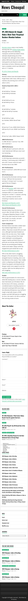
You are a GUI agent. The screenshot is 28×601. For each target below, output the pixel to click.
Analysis (4, 28)
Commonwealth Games (9, 444)
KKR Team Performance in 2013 (11, 272)
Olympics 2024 (5, 549)
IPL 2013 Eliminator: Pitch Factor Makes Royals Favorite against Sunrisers (13, 417)
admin (4, 40)
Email (4, 385)
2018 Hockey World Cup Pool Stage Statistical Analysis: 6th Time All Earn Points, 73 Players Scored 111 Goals (13, 501)
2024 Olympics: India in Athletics (9, 459)
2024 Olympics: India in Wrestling (9, 456)
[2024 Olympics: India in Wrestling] (14, 550)
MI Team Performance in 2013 (10, 250)
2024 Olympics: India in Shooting (9, 479)
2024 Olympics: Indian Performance (10, 485)
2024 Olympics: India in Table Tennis (10, 467)
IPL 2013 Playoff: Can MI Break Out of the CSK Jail (13, 427)
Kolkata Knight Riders (18, 49)
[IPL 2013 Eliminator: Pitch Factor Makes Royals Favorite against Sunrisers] (14, 413)
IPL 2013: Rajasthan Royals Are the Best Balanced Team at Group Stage (13, 437)
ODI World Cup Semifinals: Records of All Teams (12, 487)
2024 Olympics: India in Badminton (9, 476)
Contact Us (18, 1)
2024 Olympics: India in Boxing (9, 462)
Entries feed (4, 520)
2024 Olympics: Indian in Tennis (9, 473)
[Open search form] (17, 15)
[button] (2, 14)
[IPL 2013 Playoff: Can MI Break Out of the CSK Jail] (14, 423)
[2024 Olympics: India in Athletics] (14, 558)
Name (4, 379)
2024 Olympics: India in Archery (9, 482)
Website (4, 390)
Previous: (11, 336)
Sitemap (24, 1)
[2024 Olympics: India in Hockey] (14, 574)
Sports (4, 451)
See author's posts (14, 325)
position (11, 188)
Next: (13, 343)
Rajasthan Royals (10, 432)
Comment (5, 359)
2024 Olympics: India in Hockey (9, 465)
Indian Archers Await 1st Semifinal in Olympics (12, 470)
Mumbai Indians (6, 47)
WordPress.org (5, 526)
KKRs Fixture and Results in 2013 (11, 205)
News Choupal (13, 7)
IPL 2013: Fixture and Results (10, 71)
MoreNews (22, 597)
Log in (3, 517)
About (12, 1)
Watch (24, 15)
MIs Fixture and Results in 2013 (11, 203)
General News (5, 565)
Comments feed (5, 523)
